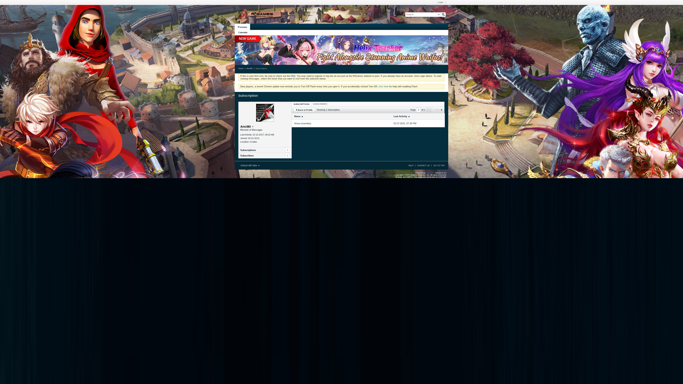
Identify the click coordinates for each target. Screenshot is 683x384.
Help (410, 165)
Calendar (243, 32)
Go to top (439, 165)
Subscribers (247, 155)
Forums (242, 27)
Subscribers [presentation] (320, 104)
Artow (297, 123)
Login (441, 2)
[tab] (301, 104)
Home (240, 68)
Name (297, 116)
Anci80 (249, 68)
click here (383, 86)
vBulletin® (430, 173)
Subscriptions (248, 150)
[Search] (443, 14)
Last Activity (400, 116)
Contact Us (423, 165)
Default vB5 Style (249, 165)
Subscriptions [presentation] (301, 104)
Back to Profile (305, 110)
